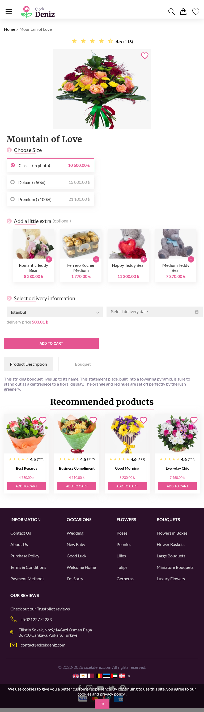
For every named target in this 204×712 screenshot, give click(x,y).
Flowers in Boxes (172, 532)
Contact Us (20, 532)
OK (102, 704)
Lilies (121, 555)
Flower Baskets (171, 544)
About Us (19, 544)
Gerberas (125, 578)
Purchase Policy (24, 555)
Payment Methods (27, 578)
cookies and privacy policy (101, 693)
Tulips (122, 567)
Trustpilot (46, 608)
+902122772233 (36, 619)
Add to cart (51, 344)
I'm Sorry (75, 578)
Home (9, 29)
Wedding (75, 532)
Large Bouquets (171, 555)
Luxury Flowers (171, 578)
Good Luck (76, 555)
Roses (122, 532)
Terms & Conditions (28, 567)
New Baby (76, 544)
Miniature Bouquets (175, 567)
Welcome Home (81, 567)
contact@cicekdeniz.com (43, 644)
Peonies (124, 544)
